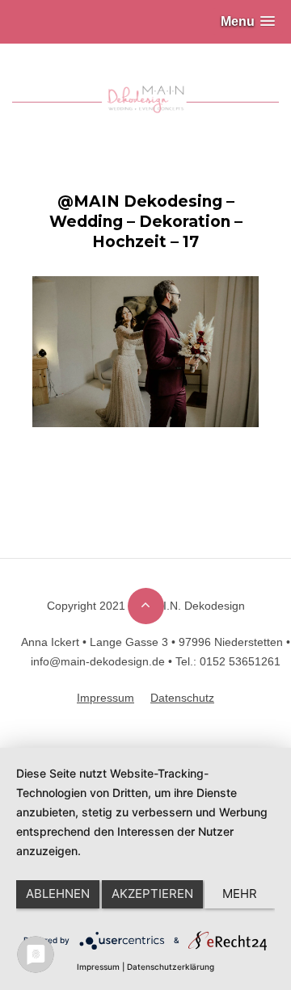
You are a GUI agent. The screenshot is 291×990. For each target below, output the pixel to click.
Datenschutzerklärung (170, 966)
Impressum (98, 966)
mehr (239, 893)
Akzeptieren (152, 893)
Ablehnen (58, 893)
